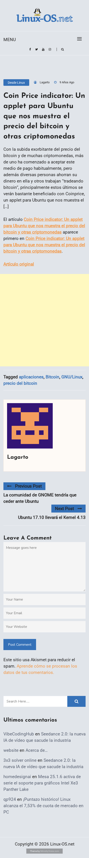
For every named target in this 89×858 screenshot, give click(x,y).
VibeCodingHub (18, 734)
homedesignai (17, 776)
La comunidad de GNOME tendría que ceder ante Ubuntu (39, 498)
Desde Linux (16, 82)
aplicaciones (31, 377)
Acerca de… (37, 750)
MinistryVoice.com (49, 851)
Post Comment (19, 644)
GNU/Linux (71, 377)
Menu (9, 39)
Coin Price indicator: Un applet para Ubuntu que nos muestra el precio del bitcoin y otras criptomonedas (44, 226)
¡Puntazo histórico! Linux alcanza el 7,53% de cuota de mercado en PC (43, 806)
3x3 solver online (20, 760)
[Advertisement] (44, 320)
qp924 (9, 799)
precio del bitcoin (20, 383)
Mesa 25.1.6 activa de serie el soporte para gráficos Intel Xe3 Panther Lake (42, 783)
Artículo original (18, 264)
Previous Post (28, 486)
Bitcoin (52, 377)
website (10, 750)
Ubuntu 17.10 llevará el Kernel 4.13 (52, 517)
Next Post (64, 508)
